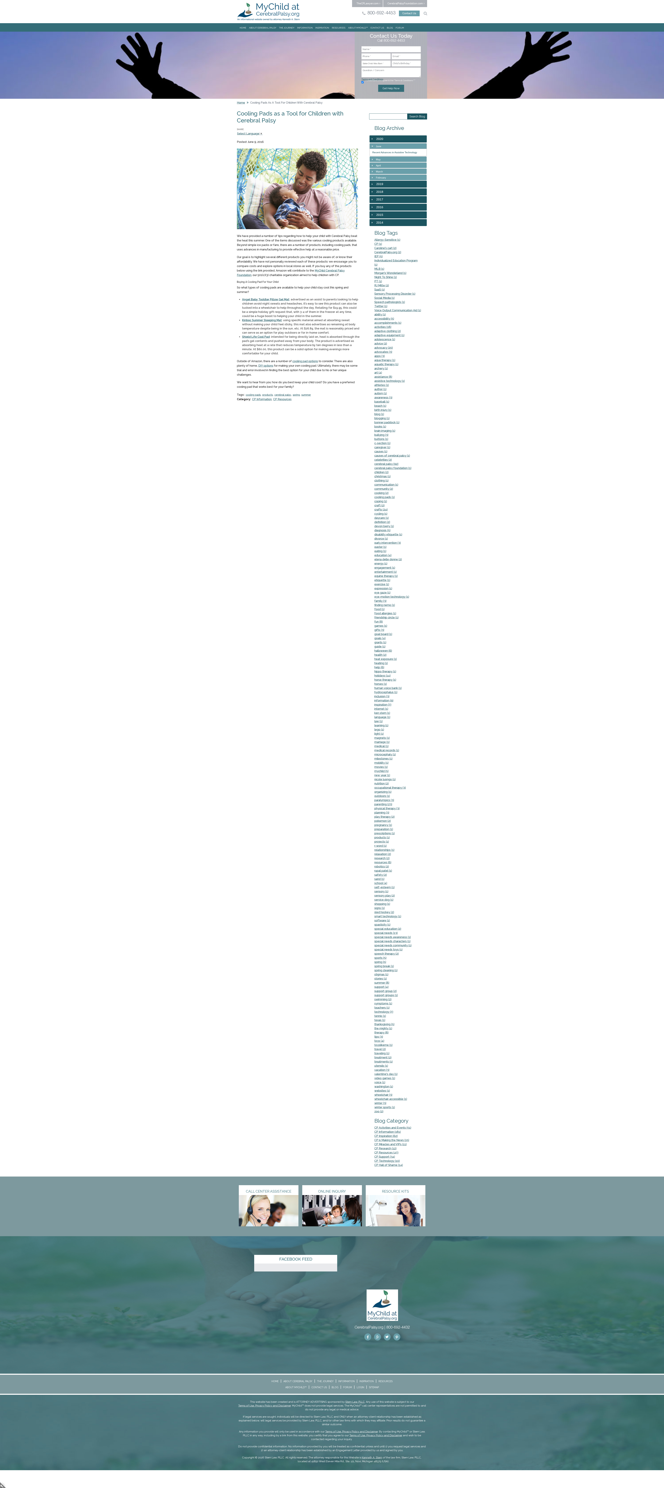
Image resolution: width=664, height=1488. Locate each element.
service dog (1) (383, 899)
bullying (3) (381, 435)
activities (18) (382, 327)
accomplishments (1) (387, 322)
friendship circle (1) (386, 617)
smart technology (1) (387, 916)
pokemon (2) (382, 821)
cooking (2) (381, 493)
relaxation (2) (382, 854)
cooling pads (253, 394)
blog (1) (379, 414)
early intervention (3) (387, 542)
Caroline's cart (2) (385, 248)
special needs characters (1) (392, 941)
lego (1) (379, 729)
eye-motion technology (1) (391, 596)
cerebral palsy (282, 394)
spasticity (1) (382, 924)
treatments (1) (383, 1061)
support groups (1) (386, 995)
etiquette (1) (382, 580)
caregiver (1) (382, 447)
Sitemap (374, 1387)
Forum (400, 27)
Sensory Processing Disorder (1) (394, 293)
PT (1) (378, 281)
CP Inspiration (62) (386, 1136)
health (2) (380, 654)
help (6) (379, 667)
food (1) (379, 609)
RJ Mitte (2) (381, 285)
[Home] (268, 11)
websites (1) (382, 1090)
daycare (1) (381, 518)
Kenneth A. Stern (372, 1457)
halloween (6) (383, 650)
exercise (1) (381, 584)
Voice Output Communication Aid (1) (397, 310)
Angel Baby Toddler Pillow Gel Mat (265, 299)
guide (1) (379, 646)
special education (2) (387, 928)
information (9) (383, 700)
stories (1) (380, 978)
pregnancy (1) (383, 825)
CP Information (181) (387, 1131)
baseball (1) (381, 401)
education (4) (382, 555)
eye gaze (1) (382, 592)
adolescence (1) (384, 339)
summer (306, 394)
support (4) (381, 987)
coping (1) (380, 501)
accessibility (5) (384, 318)
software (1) (382, 920)
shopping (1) (382, 904)
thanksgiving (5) (384, 1024)
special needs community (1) (393, 945)
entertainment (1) (385, 571)
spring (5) (380, 962)
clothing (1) (381, 480)
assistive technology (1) (389, 381)
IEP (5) (378, 256)
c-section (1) (382, 443)
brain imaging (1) (384, 430)
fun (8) (378, 621)
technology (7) (383, 1011)
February (381, 177)
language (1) (382, 717)
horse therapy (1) (385, 679)
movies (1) (381, 767)
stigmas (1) (381, 974)
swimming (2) (382, 999)
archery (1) (381, 368)
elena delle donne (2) (388, 559)
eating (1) (380, 551)
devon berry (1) (384, 526)
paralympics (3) (384, 800)
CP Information (262, 399)
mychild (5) (381, 771)
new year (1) (382, 775)
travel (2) (380, 1049)
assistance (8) (383, 376)
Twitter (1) (380, 306)
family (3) (380, 601)
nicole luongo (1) (385, 779)
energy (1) (380, 563)
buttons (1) (381, 439)
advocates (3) (383, 351)
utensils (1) (381, 1065)
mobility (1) (381, 762)
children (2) (381, 472)
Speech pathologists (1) (389, 302)
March (379, 171)
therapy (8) (381, 1032)
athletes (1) (381, 385)
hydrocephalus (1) (385, 692)
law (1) (378, 721)
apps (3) (379, 356)
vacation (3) (381, 1070)
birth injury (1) (382, 410)
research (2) (382, 858)
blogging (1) (382, 418)
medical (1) (381, 746)
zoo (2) (378, 1111)
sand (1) (379, 879)
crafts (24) (381, 509)
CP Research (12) (385, 1148)
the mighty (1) (383, 1028)
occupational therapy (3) (390, 787)
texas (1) (379, 1020)
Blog (390, 27)
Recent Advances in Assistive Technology (394, 152)
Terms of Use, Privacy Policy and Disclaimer (264, 1405)
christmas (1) (382, 476)
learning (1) (381, 725)
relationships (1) (384, 850)
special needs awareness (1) (392, 937)
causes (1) (380, 451)
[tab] (398, 146)
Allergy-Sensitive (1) (387, 239)
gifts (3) (379, 630)
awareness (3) (383, 397)
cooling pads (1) (384, 497)
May (378, 159)
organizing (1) (382, 791)
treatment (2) (382, 1057)
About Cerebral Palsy (262, 27)
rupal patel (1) (383, 870)
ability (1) (380, 314)
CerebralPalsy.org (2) (387, 252)
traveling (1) (381, 1053)
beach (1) (380, 405)
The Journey (286, 27)
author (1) (380, 389)
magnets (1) (382, 738)
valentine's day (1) (386, 1074)
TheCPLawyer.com (367, 3)
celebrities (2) (383, 459)
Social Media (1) (384, 298)
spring (296, 394)
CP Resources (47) (386, 1152)
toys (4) (379, 1040)
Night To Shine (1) (385, 277)
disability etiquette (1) (388, 534)
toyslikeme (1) (383, 1045)
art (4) (378, 372)
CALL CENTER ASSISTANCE (268, 1191)
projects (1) (381, 841)
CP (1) (378, 244)
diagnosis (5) (382, 530)
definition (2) (382, 522)
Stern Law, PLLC (355, 1401)
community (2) (383, 488)
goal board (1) (383, 634)
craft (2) (379, 505)
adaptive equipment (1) (389, 335)
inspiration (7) (382, 704)
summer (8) (381, 982)
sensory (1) (381, 891)
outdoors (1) (382, 796)
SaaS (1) (379, 289)
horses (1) (380, 684)
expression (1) (383, 588)
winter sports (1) (384, 1107)
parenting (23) (383, 804)
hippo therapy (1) (385, 671)
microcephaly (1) (385, 754)
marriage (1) (382, 742)
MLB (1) (379, 268)
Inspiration (322, 27)
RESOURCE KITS (395, 1191)
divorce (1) (381, 538)
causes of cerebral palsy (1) (392, 455)
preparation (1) (383, 829)
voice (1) (379, 1082)
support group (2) (385, 991)
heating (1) (381, 663)
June (378, 146)
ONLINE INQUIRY (332, 1191)
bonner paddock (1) (386, 422)
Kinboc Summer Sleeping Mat (262, 320)
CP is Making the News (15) (391, 1140)
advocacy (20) (383, 347)
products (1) (382, 837)
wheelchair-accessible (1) (390, 1099)
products (267, 394)
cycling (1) (380, 513)
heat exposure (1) (385, 659)
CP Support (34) (384, 1156)
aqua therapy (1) (384, 360)
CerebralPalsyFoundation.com (405, 3)
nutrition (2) (381, 783)
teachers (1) (382, 1007)
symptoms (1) (383, 1003)
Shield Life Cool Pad (256, 336)
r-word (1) (380, 845)
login (3, 1485)
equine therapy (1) (386, 576)
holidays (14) (382, 675)
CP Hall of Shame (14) (388, 1165)
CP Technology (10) (387, 1161)
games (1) (380, 625)
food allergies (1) (385, 613)
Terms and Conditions (372, 79)
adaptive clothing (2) (387, 331)
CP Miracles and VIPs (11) (390, 1144)
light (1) (379, 733)
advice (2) (380, 343)
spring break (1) (384, 966)
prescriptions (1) (384, 833)
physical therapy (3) (387, 808)
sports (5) (380, 957)
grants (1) (380, 642)
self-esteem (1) (384, 887)
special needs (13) (386, 933)
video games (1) (384, 1078)
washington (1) (383, 1086)
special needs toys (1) (388, 949)
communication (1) (386, 484)
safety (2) (380, 874)
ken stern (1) (382, 713)
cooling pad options (305, 361)
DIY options (265, 365)
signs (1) (379, 908)
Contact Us (409, 13)
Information (305, 27)
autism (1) (380, 393)
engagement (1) (384, 567)
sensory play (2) (384, 895)
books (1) (380, 426)
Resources (338, 27)
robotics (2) (381, 866)
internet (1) (381, 708)
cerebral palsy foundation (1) (392, 468)
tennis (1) (380, 1016)
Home (243, 27)
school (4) (380, 883)
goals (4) (380, 638)
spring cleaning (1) (386, 970)
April (378, 165)
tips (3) (378, 1036)
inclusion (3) (381, 696)
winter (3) (380, 1103)
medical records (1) (386, 750)
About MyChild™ (358, 27)
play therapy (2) (384, 816)
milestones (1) (383, 758)
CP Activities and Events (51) (392, 1127)
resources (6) (382, 862)
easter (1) (380, 547)
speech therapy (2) (386, 953)
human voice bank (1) (388, 688)
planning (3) (381, 812)
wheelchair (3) (383, 1094)
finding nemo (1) (384, 605)
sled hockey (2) (384, 912)
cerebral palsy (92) (386, 464)
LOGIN (360, 1387)
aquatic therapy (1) (386, 364)
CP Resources (282, 399)
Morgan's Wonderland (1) (390, 273)
